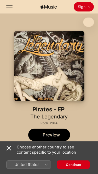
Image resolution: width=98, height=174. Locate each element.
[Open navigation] (9, 7)
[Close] (9, 148)
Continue (73, 165)
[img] (49, 6)
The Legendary (49, 116)
